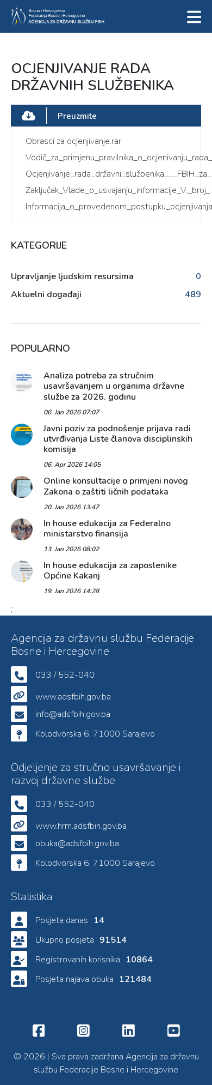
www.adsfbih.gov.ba (73, 697)
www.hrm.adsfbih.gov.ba (81, 826)
